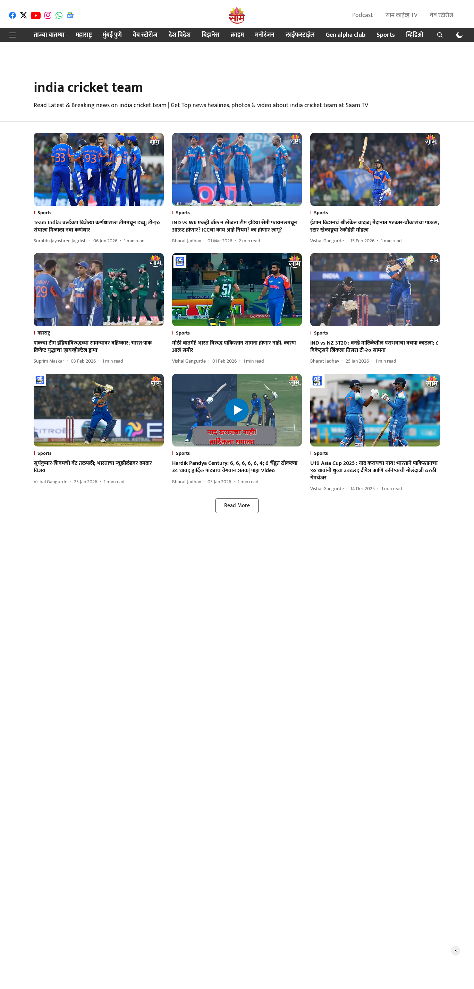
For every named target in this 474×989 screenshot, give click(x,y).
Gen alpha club (345, 35)
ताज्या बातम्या (49, 35)
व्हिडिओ (414, 35)
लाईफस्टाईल (300, 35)
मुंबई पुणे (112, 35)
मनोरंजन (264, 35)
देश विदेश (180, 35)
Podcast (362, 15)
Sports (385, 35)
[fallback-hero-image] (99, 169)
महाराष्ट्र (84, 35)
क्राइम (237, 35)
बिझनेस (211, 35)
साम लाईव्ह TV (401, 15)
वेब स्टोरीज (441, 15)
